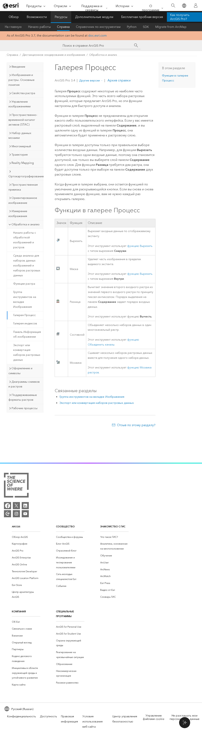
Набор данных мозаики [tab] (19, 135)
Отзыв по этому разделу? (136, 425)
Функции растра (24, 283)
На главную (13, 27)
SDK (146, 27)
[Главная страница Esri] (11, 6)
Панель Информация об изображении (27, 334)
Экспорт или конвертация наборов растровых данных (26, 353)
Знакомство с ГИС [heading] (112, 526)
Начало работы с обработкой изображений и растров (24, 240)
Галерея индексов (25, 323)
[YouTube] (25, 513)
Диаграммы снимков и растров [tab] (24, 384)
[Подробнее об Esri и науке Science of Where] (16, 486)
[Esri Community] (7, 513)
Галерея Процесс (24, 315)
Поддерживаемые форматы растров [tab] (22, 397)
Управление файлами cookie (153, 717)
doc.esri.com (97, 35)
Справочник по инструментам (98, 27)
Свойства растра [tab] (23, 93)
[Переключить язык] (184, 5)
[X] (16, 505)
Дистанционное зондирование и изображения (53, 55)
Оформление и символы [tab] (20, 370)
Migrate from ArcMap (170, 27)
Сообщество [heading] (65, 526)
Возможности (37, 17)
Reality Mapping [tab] (22, 163)
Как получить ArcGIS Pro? (180, 17)
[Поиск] (173, 5)
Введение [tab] (18, 66)
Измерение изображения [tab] (17, 213)
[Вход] (195, 5)
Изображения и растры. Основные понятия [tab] (21, 80)
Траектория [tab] (19, 154)
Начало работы (39, 27)
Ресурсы (61, 17)
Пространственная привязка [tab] (23, 187)
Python (132, 27)
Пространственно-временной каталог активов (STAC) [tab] (22, 120)
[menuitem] (26, 537)
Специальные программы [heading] (65, 614)
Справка (63, 27)
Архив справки (119, 80)
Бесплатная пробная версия (142, 17)
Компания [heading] (19, 611)
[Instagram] (16, 513)
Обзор (14, 17)
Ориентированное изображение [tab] (22, 200)
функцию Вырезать (139, 246)
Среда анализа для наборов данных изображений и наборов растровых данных (26, 265)
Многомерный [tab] (21, 146)
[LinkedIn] (25, 505)
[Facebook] (7, 505)
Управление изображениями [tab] (19, 104)
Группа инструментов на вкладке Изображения (24, 299)
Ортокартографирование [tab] (25, 176)
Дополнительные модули (94, 17)
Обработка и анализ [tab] (25, 224)
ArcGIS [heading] (16, 526)
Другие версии (89, 80)
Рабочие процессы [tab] (24, 408)
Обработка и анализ (103, 55)
